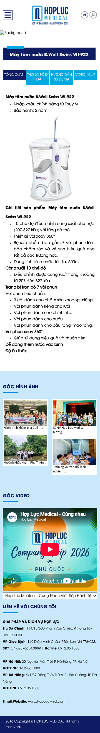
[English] (84, 15)
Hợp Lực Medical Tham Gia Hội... (71, 465)
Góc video (16, 496)
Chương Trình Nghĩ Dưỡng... (72, 428)
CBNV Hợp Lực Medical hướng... (19, 430)
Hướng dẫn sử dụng (61, 77)
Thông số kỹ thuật (38, 77)
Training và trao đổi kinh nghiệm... (20, 469)
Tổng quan (14, 74)
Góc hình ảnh (20, 387)
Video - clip (85, 74)
